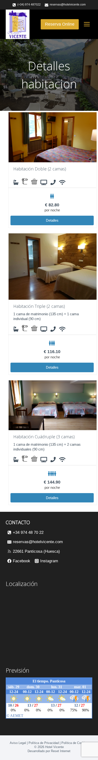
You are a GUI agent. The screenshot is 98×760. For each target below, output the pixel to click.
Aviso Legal (18, 743)
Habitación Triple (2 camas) (39, 306)
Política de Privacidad (44, 743)
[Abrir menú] (86, 24)
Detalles (52, 220)
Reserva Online (59, 24)
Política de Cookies (74, 743)
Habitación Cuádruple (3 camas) (44, 436)
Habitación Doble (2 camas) (39, 169)
